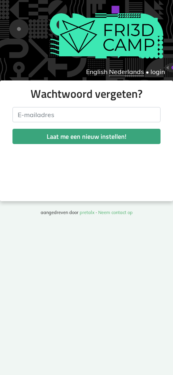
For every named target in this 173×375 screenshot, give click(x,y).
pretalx (87, 212)
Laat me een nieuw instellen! (86, 136)
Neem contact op (115, 212)
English (96, 72)
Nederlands (126, 72)
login (157, 72)
